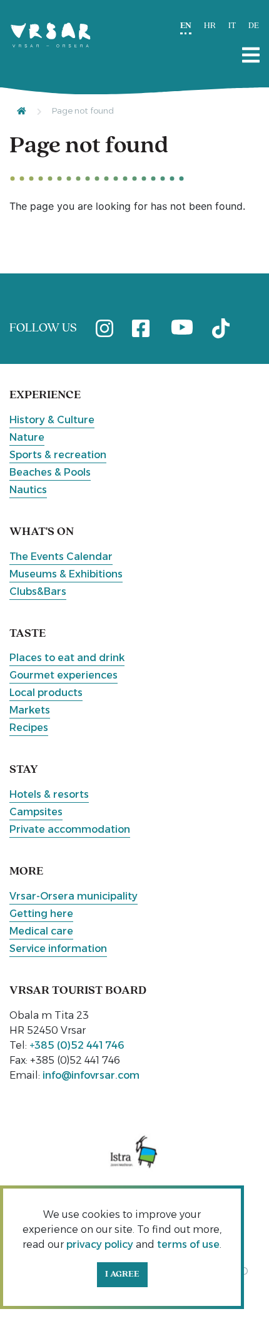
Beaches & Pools (50, 472)
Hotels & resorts (49, 794)
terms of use (188, 1244)
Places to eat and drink (66, 658)
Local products (46, 693)
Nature (26, 437)
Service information (58, 948)
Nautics (28, 490)
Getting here (41, 914)
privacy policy (99, 1244)
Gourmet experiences (63, 675)
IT (232, 26)
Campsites (36, 812)
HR (210, 26)
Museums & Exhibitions (66, 574)
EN (185, 26)
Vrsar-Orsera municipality (73, 896)
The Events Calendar (61, 556)
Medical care (41, 931)
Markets (29, 710)
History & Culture (51, 420)
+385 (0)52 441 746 (76, 1045)
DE (253, 26)
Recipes (28, 727)
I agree (122, 1274)
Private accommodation (69, 829)
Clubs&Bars (37, 591)
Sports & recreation (57, 455)
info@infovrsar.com (91, 1075)
